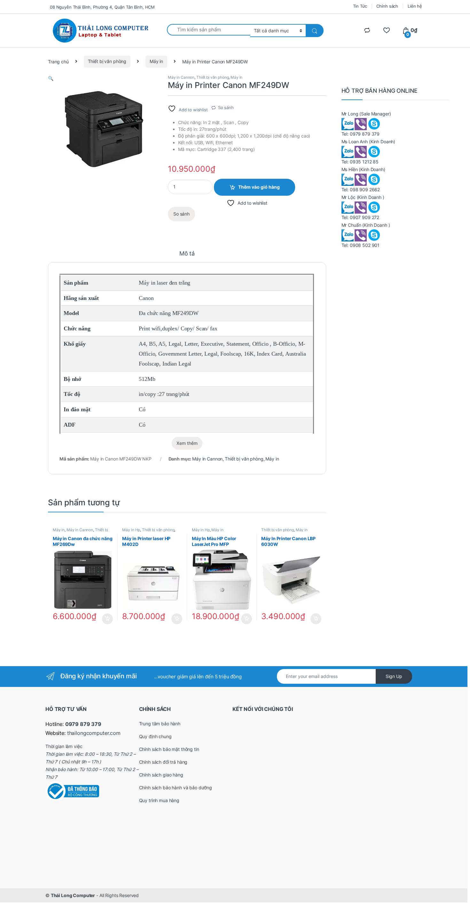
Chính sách (387, 6)
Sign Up (394, 676)
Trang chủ (58, 61)
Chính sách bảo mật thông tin (169, 749)
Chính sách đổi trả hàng (163, 762)
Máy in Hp (131, 529)
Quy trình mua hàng (159, 800)
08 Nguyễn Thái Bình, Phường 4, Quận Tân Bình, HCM (102, 7)
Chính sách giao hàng (161, 774)
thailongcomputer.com (94, 733)
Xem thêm (187, 443)
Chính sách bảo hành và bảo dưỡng (175, 787)
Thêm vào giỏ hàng (259, 187)
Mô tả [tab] (187, 254)
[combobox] (208, 29)
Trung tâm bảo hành (159, 723)
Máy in (156, 61)
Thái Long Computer (73, 895)
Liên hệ (415, 6)
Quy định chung (155, 736)
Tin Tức (360, 6)
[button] (50, 78)
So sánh (226, 107)
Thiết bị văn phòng (107, 61)
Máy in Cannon (181, 77)
